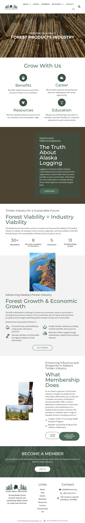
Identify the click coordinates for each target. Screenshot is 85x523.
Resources (57, 4)
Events (36, 4)
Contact (70, 4)
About (26, 4)
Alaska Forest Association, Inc (32, 521)
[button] (79, 7)
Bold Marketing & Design (59, 521)
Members (46, 4)
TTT (73, 9)
